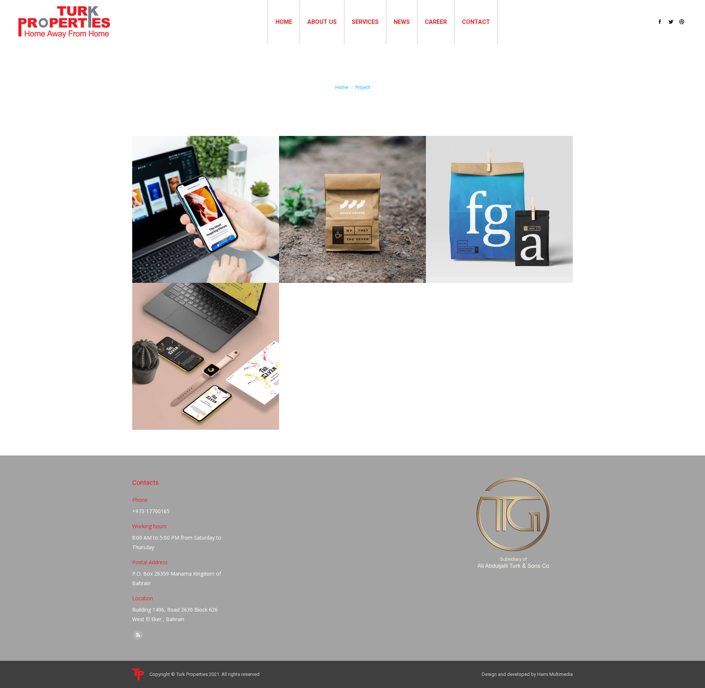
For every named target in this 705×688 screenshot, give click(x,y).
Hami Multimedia (555, 674)
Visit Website (186, 331)
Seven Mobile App (206, 201)
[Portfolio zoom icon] (206, 184)
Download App (186, 184)
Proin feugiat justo (205, 347)
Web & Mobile (206, 209)
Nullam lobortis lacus (499, 205)
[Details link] (225, 184)
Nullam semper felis (352, 205)
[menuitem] (284, 22)
